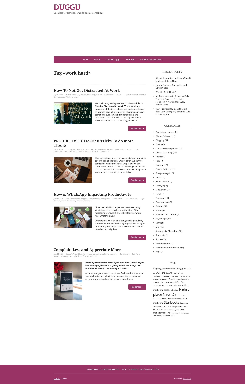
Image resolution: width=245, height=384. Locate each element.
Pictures (159, 206)
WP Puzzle (187, 378)
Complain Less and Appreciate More (87, 249)
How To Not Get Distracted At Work (87, 90)
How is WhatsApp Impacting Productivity (92, 194)
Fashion (159, 156)
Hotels (180, 279)
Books (159, 144)
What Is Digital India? (166, 92)
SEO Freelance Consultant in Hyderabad (102, 369)
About (97, 59)
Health (159, 177)
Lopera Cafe (171, 285)
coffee (160, 272)
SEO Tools (177, 299)
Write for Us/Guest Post (150, 59)
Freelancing (177, 276)
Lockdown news (159, 285)
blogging (181, 268)
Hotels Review (162, 181)
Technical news (163, 243)
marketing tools (161, 289)
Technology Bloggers (171, 310)
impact (63, 201)
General (159, 165)
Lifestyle (68, 95)
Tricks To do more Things (87, 151)
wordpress (184, 313)
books (189, 269)
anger (67, 256)
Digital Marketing (164, 152)
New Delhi (171, 294)
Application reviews (73, 199)
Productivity (71, 201)
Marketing (183, 285)
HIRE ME (130, 59)
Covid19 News (171, 273)
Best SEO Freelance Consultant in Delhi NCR (140, 369)
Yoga (158, 251)
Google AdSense (163, 169)
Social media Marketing (167, 231)
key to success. (168, 282)
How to (186, 279)
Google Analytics (164, 173)
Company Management (73, 149)
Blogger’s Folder (87, 199)
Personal (83, 95)
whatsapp (79, 201)
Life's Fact (85, 256)
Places (159, 210)
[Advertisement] (122, 37)
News (158, 194)
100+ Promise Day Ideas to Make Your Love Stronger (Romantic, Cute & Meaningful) (173, 111)
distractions (132, 95)
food (171, 276)
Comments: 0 (109, 95)
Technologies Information (168, 247)
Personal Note (163, 202)
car (154, 273)
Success (99, 95)
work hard (74, 97)
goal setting (186, 276)
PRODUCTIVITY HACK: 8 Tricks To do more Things (94, 143)
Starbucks (160, 235)
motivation (173, 290)
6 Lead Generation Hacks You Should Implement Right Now (173, 79)
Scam (158, 222)
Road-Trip (166, 298)
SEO (158, 227)
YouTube (171, 315)
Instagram (157, 282)
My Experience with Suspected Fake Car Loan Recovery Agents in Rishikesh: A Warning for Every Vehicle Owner (172, 100)
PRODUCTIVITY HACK (98, 149)
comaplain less (75, 256)
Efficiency (57, 201)
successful (73, 151)
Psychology (91, 95)
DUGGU (67, 7)
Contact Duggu (113, 59)
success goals (174, 307)
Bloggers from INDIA (167, 268)
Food (158, 160)
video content (175, 313)
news (183, 295)
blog (155, 268)
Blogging (81, 254)
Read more (136, 128)
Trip (168, 313)
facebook (165, 276)
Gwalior (173, 279)
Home (85, 59)
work (98, 151)
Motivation (75, 95)
